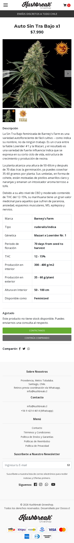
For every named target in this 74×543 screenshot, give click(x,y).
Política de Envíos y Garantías (37, 436)
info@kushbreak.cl (37, 406)
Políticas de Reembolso (37, 441)
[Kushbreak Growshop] (37, 5)
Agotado (8, 313)
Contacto (37, 428)
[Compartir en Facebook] (19, 349)
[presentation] (6, 73)
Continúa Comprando (37, 337)
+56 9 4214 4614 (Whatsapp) (37, 410)
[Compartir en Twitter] (24, 349)
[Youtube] (53, 485)
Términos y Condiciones (37, 432)
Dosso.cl (65, 508)
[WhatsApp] (46, 485)
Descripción (10, 128)
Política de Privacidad (37, 445)
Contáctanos (37, 330)
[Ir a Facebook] (35, 485)
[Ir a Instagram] (40, 485)
